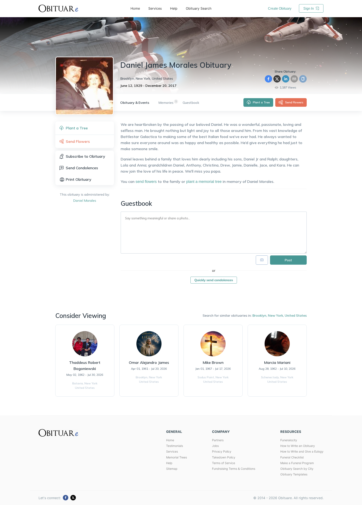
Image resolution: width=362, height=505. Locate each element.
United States (296, 315)
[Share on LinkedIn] (285, 78)
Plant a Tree (261, 102)
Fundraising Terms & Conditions (233, 468)
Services (172, 451)
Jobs (215, 446)
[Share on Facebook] (268, 78)
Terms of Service (223, 463)
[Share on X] (277, 78)
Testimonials (174, 446)
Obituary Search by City (296, 468)
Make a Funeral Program (297, 463)
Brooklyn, (259, 315)
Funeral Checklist (292, 457)
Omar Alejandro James (149, 362)
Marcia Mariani (277, 362)
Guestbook (191, 102)
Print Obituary (78, 179)
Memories (165, 102)
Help (169, 463)
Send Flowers (294, 102)
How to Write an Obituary (297, 446)
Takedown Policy (223, 457)
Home (170, 440)
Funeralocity (288, 440)
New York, (276, 315)
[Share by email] (294, 78)
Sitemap (171, 468)
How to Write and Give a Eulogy (301, 451)
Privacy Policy (221, 451)
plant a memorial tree (204, 182)
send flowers (146, 182)
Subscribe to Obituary (85, 156)
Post (288, 260)
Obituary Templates (293, 474)
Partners (218, 440)
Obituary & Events (134, 102)
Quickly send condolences (213, 280)
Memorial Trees (176, 457)
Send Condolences (82, 167)
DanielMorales (84, 200)
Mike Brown (213, 362)
